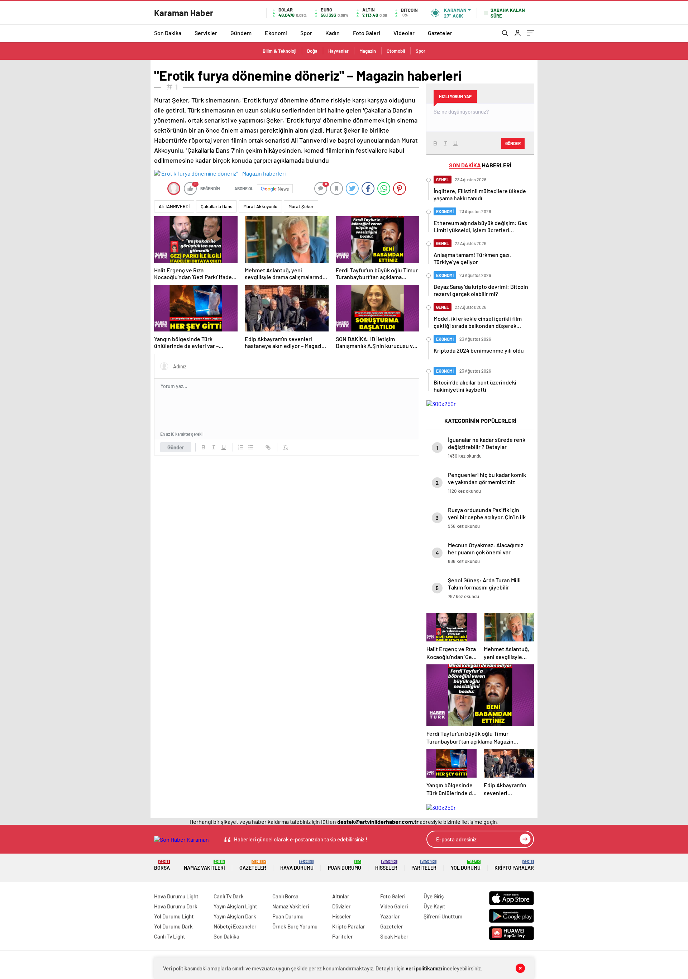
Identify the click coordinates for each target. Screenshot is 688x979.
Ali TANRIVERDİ (174, 206)
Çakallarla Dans (216, 206)
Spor (306, 32)
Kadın (332, 32)
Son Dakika (167, 32)
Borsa (162, 865)
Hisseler (386, 865)
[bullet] (251, 447)
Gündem (241, 32)
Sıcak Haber (394, 936)
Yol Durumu (466, 865)
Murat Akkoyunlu (260, 206)
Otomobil (396, 51)
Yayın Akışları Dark (235, 916)
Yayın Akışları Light (235, 906)
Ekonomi (276, 32)
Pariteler (423, 865)
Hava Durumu (297, 865)
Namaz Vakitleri (204, 865)
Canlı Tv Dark (229, 896)
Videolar (404, 32)
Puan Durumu (344, 865)
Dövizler (341, 906)
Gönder (175, 447)
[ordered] (241, 447)
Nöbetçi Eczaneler (235, 926)
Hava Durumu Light (176, 896)
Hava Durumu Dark (175, 906)
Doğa (312, 51)
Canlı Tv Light (169, 936)
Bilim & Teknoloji (279, 51)
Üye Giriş (434, 896)
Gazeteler (440, 32)
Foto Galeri (366, 32)
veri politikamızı (424, 968)
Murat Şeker (301, 206)
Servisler (206, 32)
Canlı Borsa (285, 896)
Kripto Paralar (514, 865)
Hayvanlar (338, 51)
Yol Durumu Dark (173, 926)
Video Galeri (394, 906)
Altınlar (340, 896)
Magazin (367, 51)
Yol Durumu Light (174, 916)
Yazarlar (390, 916)
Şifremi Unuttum (443, 916)
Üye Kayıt (434, 906)
